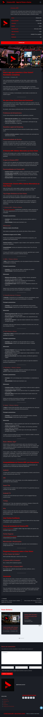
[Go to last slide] (3, 624)
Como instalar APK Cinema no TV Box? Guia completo (33, 600)
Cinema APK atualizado (9, 209)
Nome (3, 667)
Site (30, 667)
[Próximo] (40, 624)
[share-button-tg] (41, 707)
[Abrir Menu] (40, 2)
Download (21, 42)
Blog (4, 70)
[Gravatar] (28, 698)
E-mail (17, 667)
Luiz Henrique (7, 77)
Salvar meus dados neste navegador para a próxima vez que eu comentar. (17, 670)
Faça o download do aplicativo (10, 536)
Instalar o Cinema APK (8, 528)
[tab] (19, 638)
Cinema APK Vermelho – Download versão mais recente (31, 616)
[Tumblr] (31, 698)
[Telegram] (26, 698)
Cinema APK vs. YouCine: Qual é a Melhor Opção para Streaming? (10, 600)
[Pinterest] (34, 698)
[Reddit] (23, 698)
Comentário (5, 652)
